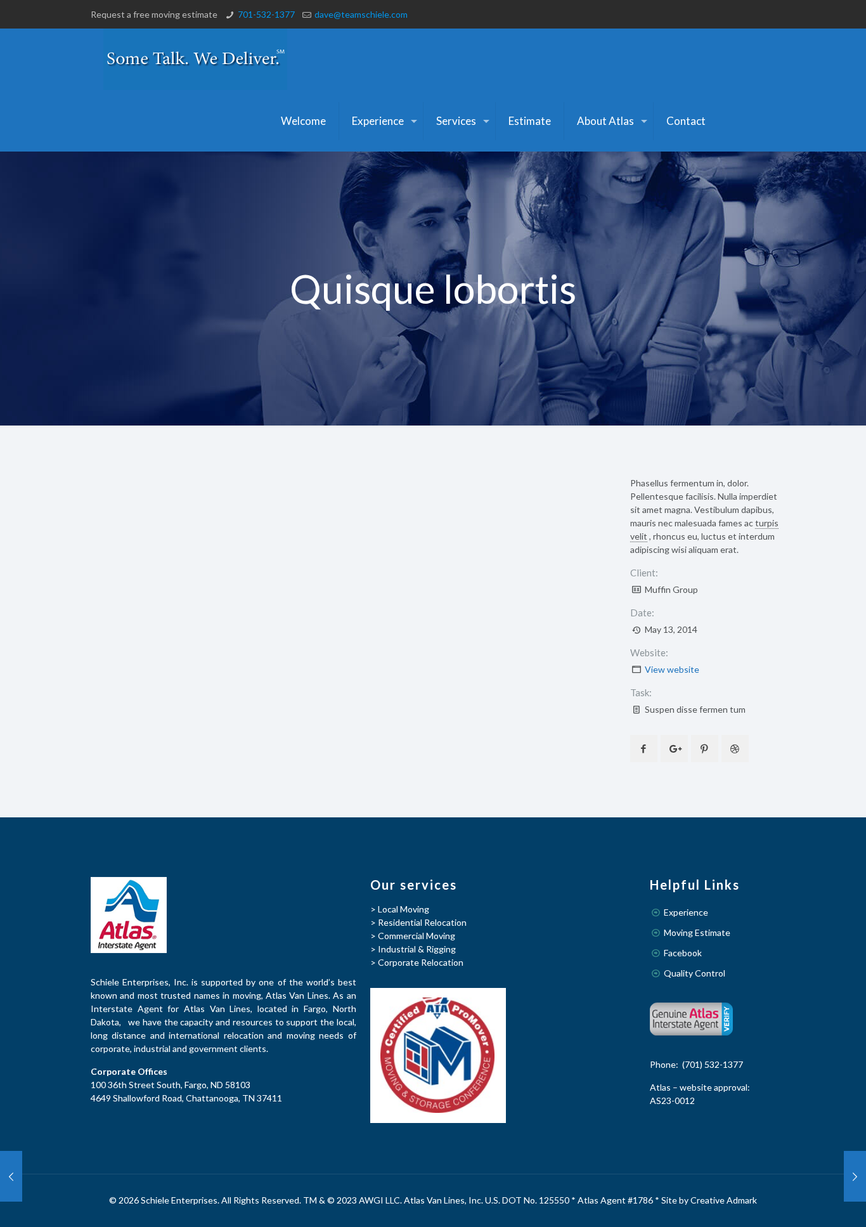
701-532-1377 (266, 14)
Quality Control (694, 973)
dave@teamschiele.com (361, 14)
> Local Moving (399, 909)
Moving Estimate (697, 932)
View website (672, 669)
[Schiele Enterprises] (195, 59)
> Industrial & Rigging (413, 949)
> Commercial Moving (412, 935)
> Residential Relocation (418, 922)
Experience (686, 912)
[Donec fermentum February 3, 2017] (855, 1176)
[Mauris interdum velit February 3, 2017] (11, 1176)
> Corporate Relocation (416, 962)
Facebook (683, 952)
